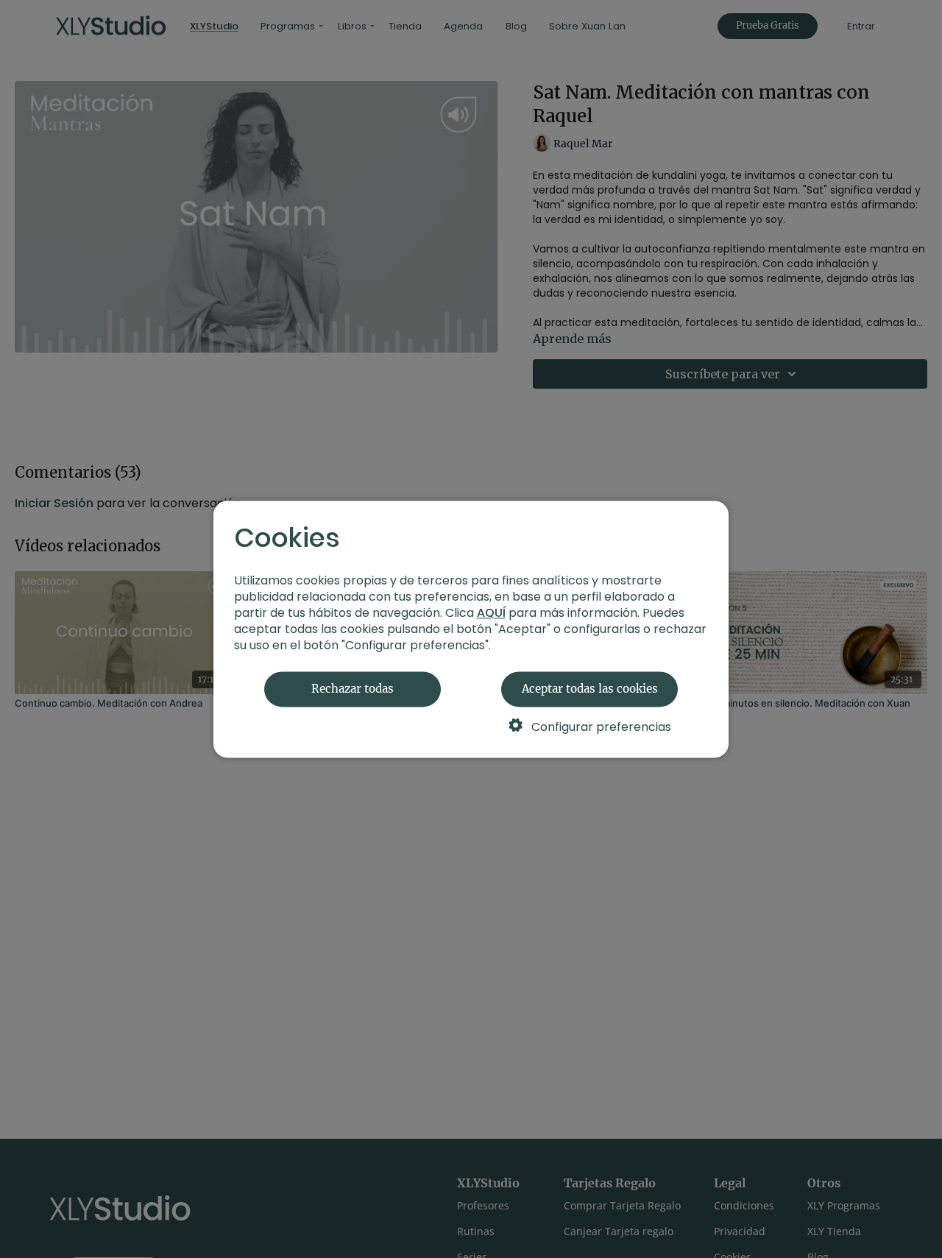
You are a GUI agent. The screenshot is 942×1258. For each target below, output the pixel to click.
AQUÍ (491, 612)
